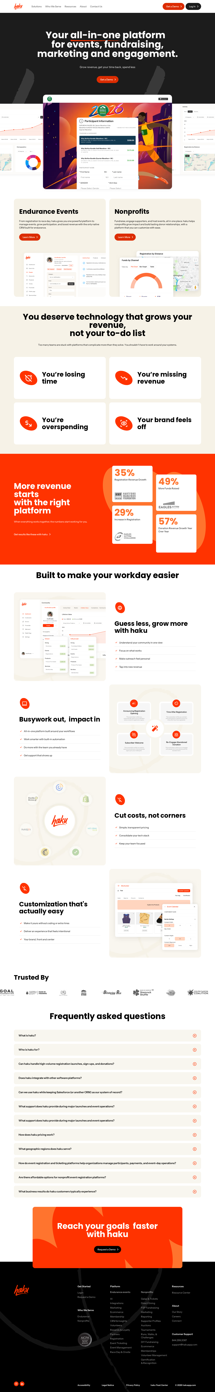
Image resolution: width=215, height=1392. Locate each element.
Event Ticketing (118, 1343)
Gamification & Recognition (148, 1361)
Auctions (146, 1325)
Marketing (116, 1307)
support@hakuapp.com (184, 1344)
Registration (117, 1338)
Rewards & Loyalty (120, 1329)
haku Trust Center (159, 1385)
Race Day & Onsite (120, 1352)
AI (111, 1298)
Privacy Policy (133, 1385)
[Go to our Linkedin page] (22, 1383)
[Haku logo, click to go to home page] (18, 6)
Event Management (121, 1347)
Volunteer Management (154, 1355)
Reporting (146, 1316)
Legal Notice (108, 1385)
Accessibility (84, 1385)
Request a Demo (86, 1297)
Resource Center (181, 1292)
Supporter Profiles (151, 1320)
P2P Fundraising (150, 1307)
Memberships (148, 1350)
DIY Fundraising (149, 1341)
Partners (115, 1334)
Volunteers (116, 1325)
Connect (177, 1320)
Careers (176, 1316)
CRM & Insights (118, 1320)
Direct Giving (148, 1303)
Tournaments (148, 1329)
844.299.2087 (179, 1340)
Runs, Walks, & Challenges (149, 1336)
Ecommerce (116, 1312)
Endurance (84, 1316)
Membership (117, 1316)
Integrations (116, 1303)
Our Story (177, 1311)
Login (81, 1292)
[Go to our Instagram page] (16, 1383)
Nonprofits (83, 1320)
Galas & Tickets (149, 1298)
